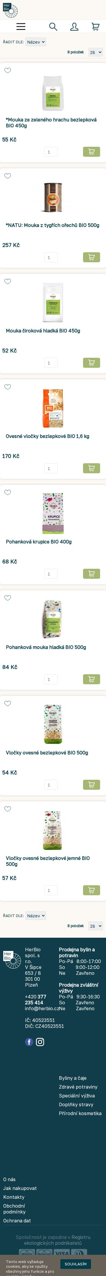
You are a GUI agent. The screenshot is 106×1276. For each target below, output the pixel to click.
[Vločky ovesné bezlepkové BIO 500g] (53, 725)
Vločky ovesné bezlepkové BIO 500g (47, 753)
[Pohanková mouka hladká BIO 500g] (53, 619)
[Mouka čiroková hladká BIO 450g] (53, 303)
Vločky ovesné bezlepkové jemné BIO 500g (48, 861)
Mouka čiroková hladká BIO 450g (43, 331)
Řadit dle (13, 41)
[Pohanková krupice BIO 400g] (53, 514)
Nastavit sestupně (51, 42)
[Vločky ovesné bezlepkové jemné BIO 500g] (53, 830)
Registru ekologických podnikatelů (57, 1240)
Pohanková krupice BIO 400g (39, 542)
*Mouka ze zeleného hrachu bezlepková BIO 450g (51, 122)
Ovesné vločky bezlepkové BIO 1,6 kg (47, 436)
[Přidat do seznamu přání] (7, 70)
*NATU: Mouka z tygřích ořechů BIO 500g (52, 225)
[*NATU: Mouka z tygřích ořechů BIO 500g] (53, 197)
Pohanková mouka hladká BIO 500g (46, 647)
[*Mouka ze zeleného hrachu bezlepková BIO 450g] (53, 92)
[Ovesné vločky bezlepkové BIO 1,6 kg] (53, 408)
